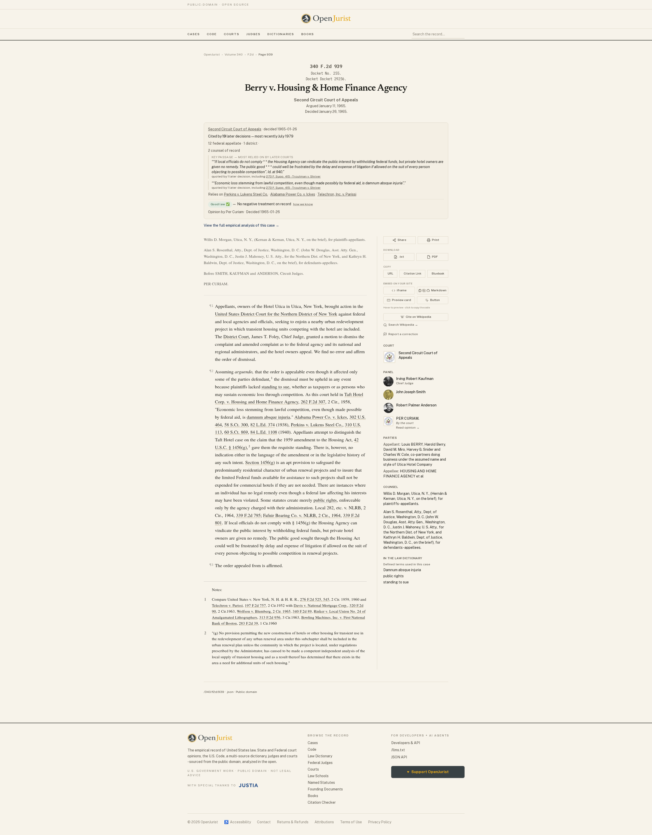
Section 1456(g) (260, 462)
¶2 (211, 371)
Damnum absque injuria (402, 570)
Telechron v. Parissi (227, 605)
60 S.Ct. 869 (236, 432)
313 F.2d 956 (269, 617)
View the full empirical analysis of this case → (241, 225)
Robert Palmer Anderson (416, 405)
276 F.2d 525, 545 (314, 599)
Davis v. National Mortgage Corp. (320, 605)
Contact (264, 822)
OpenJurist (212, 54)
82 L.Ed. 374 (262, 424)
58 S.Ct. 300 (236, 424)
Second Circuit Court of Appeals (326, 100)
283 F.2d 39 (248, 623)
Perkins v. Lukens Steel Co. (246, 194)
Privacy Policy (379, 822)
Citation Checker (322, 802)
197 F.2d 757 (255, 605)
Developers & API (405, 743)
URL (390, 273)
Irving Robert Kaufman (414, 379)
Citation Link (412, 273)
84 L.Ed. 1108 (263, 432)
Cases (193, 34)
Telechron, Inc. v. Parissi (336, 194)
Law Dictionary (320, 756)
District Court (236, 336)
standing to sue (275, 387)
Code (212, 34)
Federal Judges (320, 763)
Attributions (324, 822)
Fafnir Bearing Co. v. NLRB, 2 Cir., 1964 (302, 515)
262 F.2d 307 (313, 402)
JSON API (399, 757)
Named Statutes (321, 783)
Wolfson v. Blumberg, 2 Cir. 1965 (264, 611)
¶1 (211, 306)
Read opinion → (407, 427)
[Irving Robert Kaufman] (388, 381)
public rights (325, 500)
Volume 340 (234, 54)
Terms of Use (351, 822)
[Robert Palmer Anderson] (388, 408)
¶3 (211, 565)
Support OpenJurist (428, 772)
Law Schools (318, 776)
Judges (253, 34)
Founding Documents (325, 789)
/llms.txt (398, 750)
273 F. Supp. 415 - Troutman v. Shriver (293, 176)
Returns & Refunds (292, 822)
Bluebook (438, 273)
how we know (303, 204)
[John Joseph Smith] (388, 395)
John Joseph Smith (411, 392)
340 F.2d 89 (302, 611)
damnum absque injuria (268, 417)
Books (307, 34)
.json (230, 692)
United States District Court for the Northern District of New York (276, 314)
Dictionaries (280, 34)
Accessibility (237, 822)
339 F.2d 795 (248, 515)
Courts (231, 34)
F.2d (251, 54)
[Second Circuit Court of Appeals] (388, 421)
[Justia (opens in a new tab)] (249, 785)
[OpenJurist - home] (326, 18)
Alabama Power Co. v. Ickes (292, 194)
